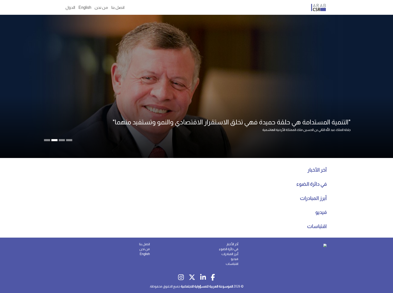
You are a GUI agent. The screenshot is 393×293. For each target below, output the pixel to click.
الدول (70, 7)
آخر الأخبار (317, 170)
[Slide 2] (62, 140)
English (145, 254)
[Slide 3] (69, 140)
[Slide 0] (47, 140)
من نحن (144, 249)
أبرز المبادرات (313, 198)
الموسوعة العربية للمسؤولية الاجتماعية (207, 286)
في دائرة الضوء (311, 184)
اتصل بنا (144, 244)
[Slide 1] (54, 140)
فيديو (321, 212)
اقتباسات (317, 226)
